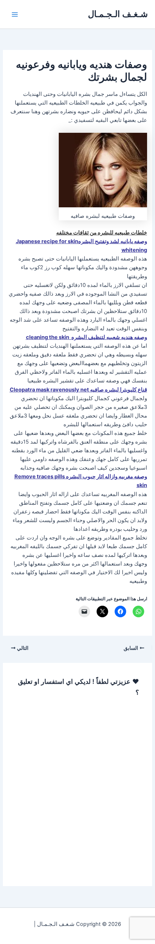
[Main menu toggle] (14, 14)
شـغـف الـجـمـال (118, 14)
